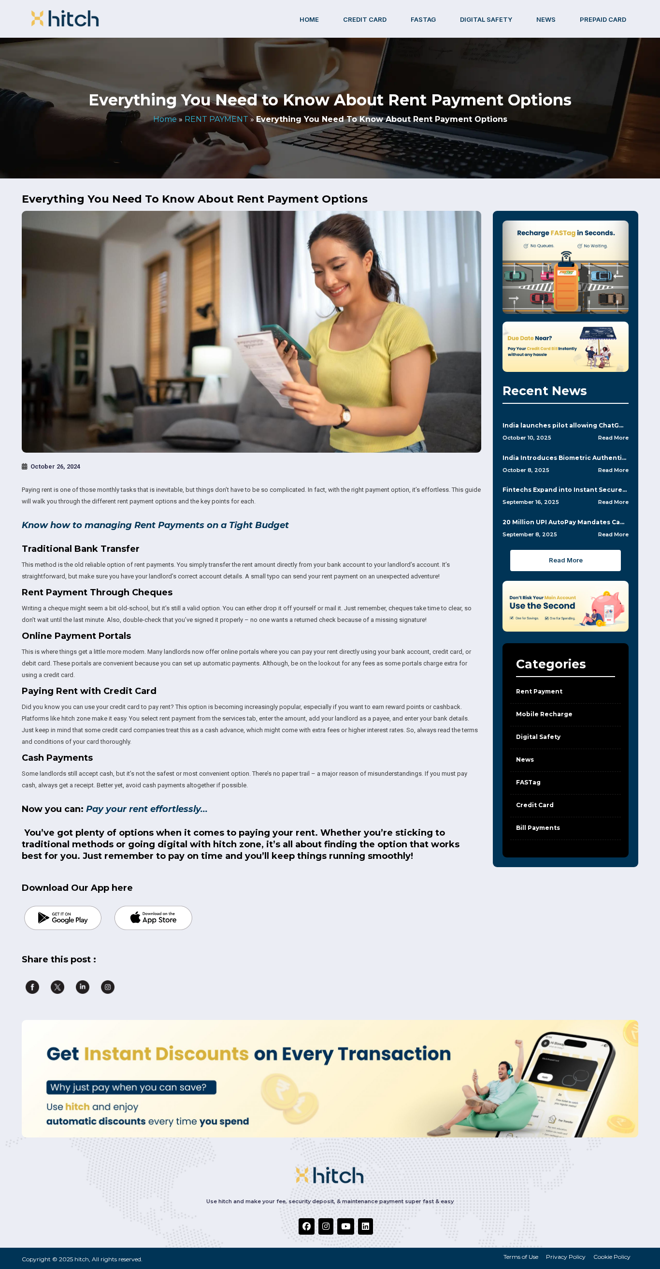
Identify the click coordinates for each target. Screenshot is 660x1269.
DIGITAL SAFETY (486, 19)
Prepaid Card (603, 19)
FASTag (423, 19)
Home (309, 19)
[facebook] (307, 1226)
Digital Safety (538, 736)
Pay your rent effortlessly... (147, 809)
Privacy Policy (566, 1256)
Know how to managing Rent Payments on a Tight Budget (156, 525)
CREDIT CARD (365, 19)
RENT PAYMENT (216, 119)
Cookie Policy (612, 1256)
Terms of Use (520, 1256)
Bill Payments (538, 827)
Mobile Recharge (544, 714)
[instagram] (325, 1226)
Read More (613, 437)
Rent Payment (539, 691)
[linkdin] (365, 1226)
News (546, 19)
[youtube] (345, 1226)
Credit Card (535, 805)
